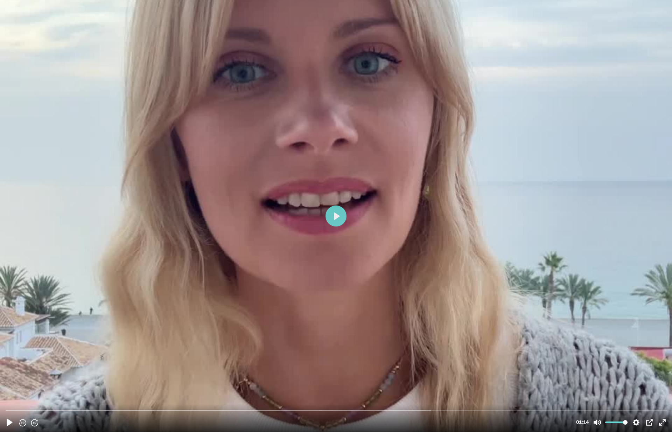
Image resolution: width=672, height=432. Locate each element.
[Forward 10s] (34, 422)
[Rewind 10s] (22, 422)
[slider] (336, 410)
